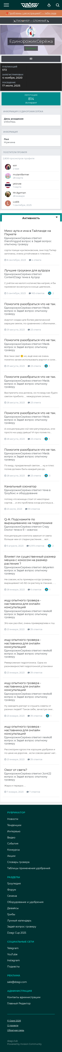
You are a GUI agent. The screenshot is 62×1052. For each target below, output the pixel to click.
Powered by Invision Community (24, 1044)
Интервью (13, 831)
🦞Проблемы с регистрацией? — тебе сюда (31, 13)
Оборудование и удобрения (25, 902)
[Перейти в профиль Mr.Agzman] (8, 194)
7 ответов (34, 791)
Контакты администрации (23, 997)
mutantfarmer (21, 174)
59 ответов (33, 508)
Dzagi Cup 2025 (16, 932)
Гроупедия (14, 883)
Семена (12, 895)
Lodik (16, 201)
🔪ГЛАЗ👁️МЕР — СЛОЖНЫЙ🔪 (31, 20)
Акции (11, 855)
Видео (11, 837)
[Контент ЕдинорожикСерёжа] (31, 59)
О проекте (12, 1025)
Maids (45, 307)
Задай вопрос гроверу (21, 926)
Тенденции (14, 825)
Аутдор (35, 277)
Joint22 (46, 773)
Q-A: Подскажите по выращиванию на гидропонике (28, 521)
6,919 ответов (36, 545)
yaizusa (17, 183)
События (12, 843)
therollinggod (12, 241)
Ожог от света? (15, 770)
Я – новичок (30, 529)
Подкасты (13, 966)
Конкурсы (13, 849)
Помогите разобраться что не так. (30, 304)
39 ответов (36, 629)
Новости (12, 819)
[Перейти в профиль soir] (8, 167)
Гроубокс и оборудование (21, 493)
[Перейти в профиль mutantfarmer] (8, 176)
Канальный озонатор (20, 486)
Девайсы (13, 908)
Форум (11, 889)
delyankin (48, 567)
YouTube (12, 954)
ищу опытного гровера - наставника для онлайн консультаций (22, 604)
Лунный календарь (19, 920)
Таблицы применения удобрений (28, 868)
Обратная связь (15, 1030)
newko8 (47, 611)
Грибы (11, 914)
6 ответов (35, 589)
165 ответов (37, 293)
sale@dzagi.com (17, 982)
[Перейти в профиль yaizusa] (8, 185)
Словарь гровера (18, 862)
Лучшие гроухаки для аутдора (27, 270)
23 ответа (35, 329)
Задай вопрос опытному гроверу (27, 243)
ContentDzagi (12, 277)
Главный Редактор (19, 1003)
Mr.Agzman (19, 192)
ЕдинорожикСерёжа (17, 238)
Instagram (13, 960)
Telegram (13, 948)
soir (15, 165)
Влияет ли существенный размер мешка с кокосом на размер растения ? (30, 560)
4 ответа (36, 260)
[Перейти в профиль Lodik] (8, 203)
